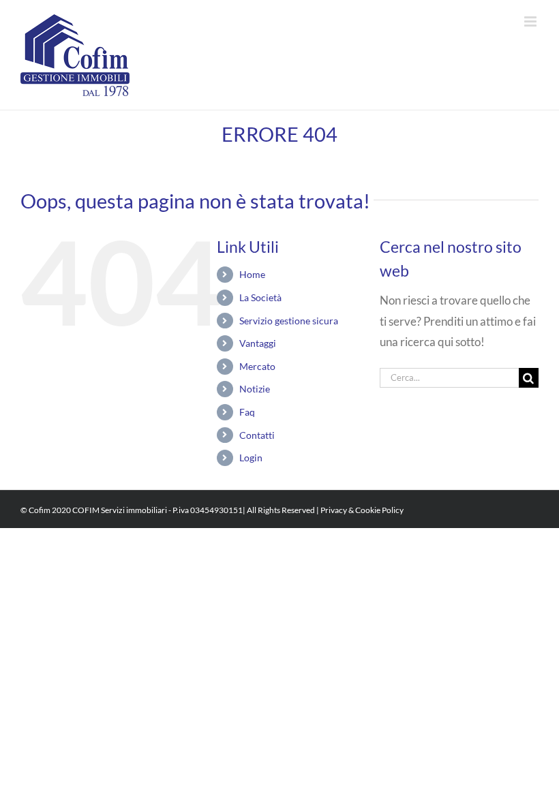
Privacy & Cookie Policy (362, 510)
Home (252, 274)
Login (250, 457)
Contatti (257, 435)
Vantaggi (257, 343)
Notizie (254, 389)
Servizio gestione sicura (288, 320)
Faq (247, 412)
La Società (260, 297)
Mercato (257, 366)
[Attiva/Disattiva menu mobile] (531, 21)
